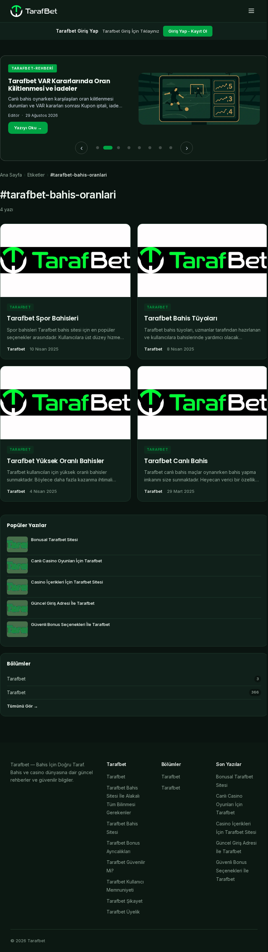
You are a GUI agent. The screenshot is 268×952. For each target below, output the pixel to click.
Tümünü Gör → (22, 706)
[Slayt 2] (107, 147)
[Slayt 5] (139, 147)
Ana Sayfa (11, 175)
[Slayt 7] (160, 147)
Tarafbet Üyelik (123, 911)
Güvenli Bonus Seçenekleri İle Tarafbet (232, 870)
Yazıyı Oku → (28, 127)
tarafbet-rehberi (32, 68)
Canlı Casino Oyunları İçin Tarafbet (229, 804)
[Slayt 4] (128, 147)
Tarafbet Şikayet (124, 901)
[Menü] (251, 11)
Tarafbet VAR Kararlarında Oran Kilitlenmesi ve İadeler (59, 85)
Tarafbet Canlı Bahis (176, 461)
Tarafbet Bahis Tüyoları (180, 318)
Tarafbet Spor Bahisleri (42, 318)
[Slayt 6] (149, 147)
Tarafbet (20, 307)
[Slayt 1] (97, 147)
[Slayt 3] (118, 147)
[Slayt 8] (170, 147)
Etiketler (36, 175)
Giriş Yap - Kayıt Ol (187, 31)
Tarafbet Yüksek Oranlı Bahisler (55, 461)
